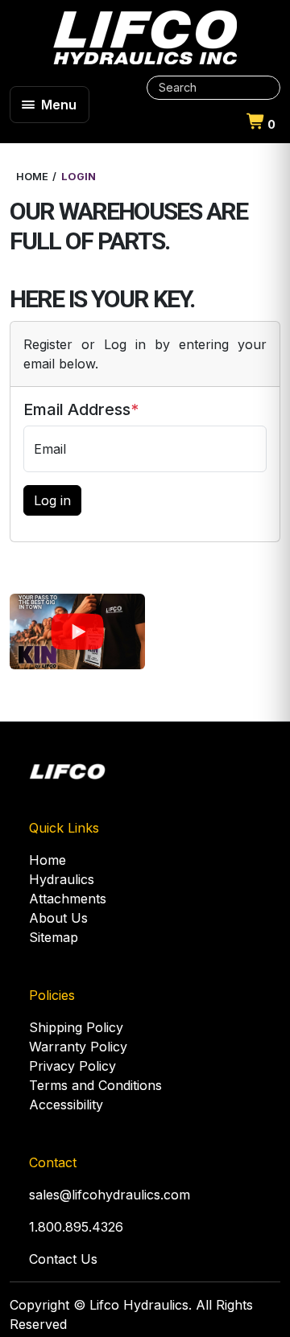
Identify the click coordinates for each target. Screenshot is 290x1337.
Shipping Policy (76, 1027)
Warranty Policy (78, 1047)
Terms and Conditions (95, 1085)
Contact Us (63, 1259)
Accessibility (66, 1104)
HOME (32, 177)
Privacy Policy (72, 1066)
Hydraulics (61, 879)
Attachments (67, 899)
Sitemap (53, 937)
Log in (52, 500)
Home (47, 860)
